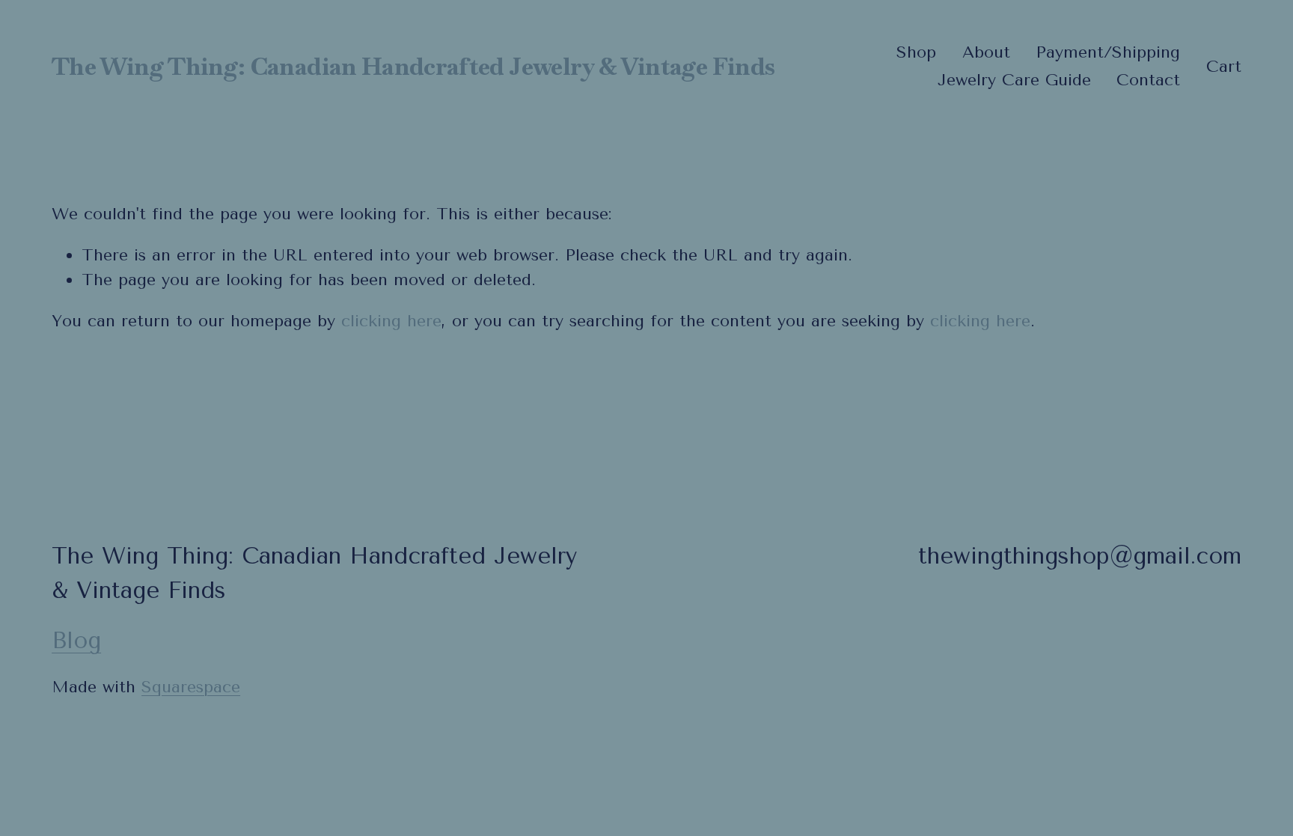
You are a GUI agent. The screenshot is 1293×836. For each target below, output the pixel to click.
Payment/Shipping (1108, 52)
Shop (916, 52)
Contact (1148, 80)
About (986, 52)
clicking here (391, 321)
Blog (76, 640)
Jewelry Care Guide (1014, 80)
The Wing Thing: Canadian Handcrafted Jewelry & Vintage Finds (413, 66)
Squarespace (190, 687)
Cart (1223, 66)
